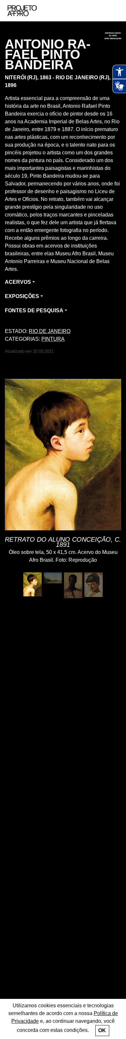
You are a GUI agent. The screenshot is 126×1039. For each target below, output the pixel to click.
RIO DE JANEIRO (49, 331)
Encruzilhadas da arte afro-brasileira (113, 35)
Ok (102, 1030)
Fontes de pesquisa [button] (34, 310)
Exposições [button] (22, 296)
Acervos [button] (18, 282)
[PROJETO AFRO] (32, 11)
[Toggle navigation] (114, 11)
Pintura (53, 339)
